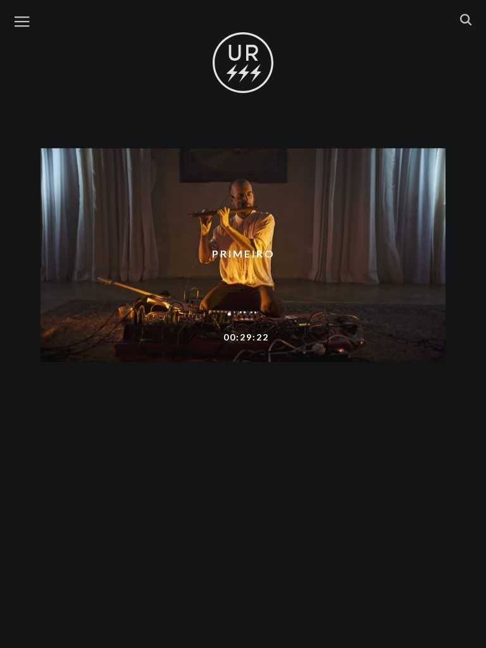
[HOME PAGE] (243, 63)
